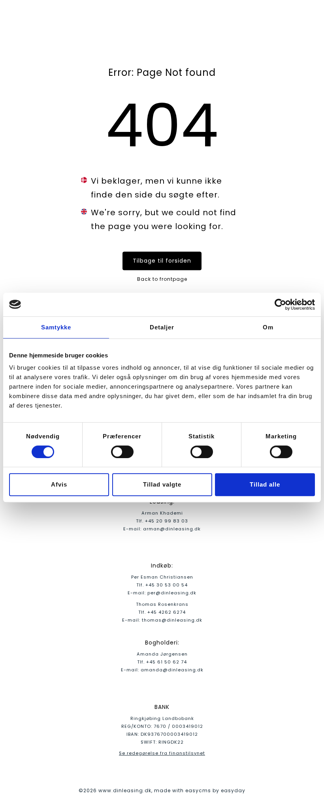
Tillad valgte (162, 484)
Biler (206, 28)
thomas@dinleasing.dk (172, 620)
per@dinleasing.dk (171, 593)
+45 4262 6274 (166, 612)
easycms (198, 790)
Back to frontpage (162, 279)
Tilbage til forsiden (162, 261)
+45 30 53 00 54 (166, 585)
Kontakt (300, 28)
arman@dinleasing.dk (172, 529)
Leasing (234, 28)
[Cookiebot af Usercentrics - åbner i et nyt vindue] (280, 304)
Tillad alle (265, 484)
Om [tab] (268, 327)
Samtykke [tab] (56, 327)
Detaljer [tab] (162, 327)
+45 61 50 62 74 (166, 662)
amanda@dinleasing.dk (172, 670)
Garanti (266, 28)
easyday (233, 790)
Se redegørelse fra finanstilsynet (162, 753)
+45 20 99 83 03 (166, 521)
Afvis (59, 484)
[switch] (122, 451)
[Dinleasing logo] (50, 28)
